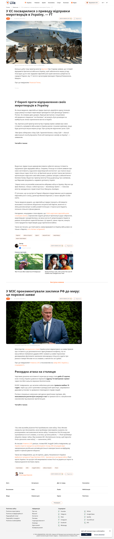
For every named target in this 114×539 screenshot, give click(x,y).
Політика (85, 496)
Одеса (59, 496)
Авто (7, 483)
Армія (44, 3)
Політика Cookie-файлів (13, 520)
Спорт (59, 3)
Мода (8, 496)
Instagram (64, 520)
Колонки (66, 3)
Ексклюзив (9, 489)
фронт (37, 235)
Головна (8, 7)
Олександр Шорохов (25, 475)
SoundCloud (90, 520)
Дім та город (61, 483)
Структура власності (38, 520)
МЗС (27, 468)
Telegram (63, 514)
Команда (35, 523)
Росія (56, 468)
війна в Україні (28, 235)
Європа (18, 235)
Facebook (63, 522)
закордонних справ (32, 349)
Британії (45, 69)
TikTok (89, 511)
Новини (37, 3)
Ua (102, 2)
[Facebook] (20, 248)
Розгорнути (57, 502)
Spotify (89, 517)
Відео (75, 3)
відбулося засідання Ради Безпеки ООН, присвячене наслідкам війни (41, 457)
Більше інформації (99, 534)
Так (86, 534)
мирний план (46, 235)
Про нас (34, 511)
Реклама (34, 518)
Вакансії (34, 513)
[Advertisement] (43, 92)
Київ (33, 489)
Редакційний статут (12, 516)
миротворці (57, 235)
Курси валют (36, 525)
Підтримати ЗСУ (93, 2)
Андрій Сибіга (36, 468)
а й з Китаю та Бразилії (36, 229)
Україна (29, 3)
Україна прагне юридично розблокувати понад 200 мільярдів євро (40, 446)
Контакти (35, 516)
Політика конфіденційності (14, 513)
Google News (91, 514)
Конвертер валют (37, 527)
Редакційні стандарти (13, 518)
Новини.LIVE (35, 363)
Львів (59, 489)
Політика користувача (13, 511)
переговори (19, 468)
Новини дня (15, 7)
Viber (62, 517)
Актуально (35, 483)
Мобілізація (86, 489)
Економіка (51, 3)
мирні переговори (21, 238)
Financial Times (34, 82)
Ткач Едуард (23, 245)
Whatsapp (64, 525)
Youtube (63, 511)
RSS (88, 522)
